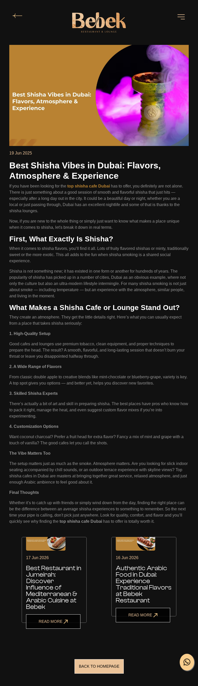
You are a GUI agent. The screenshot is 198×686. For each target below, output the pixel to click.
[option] (54, 586)
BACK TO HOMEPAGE (99, 666)
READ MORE (51, 621)
